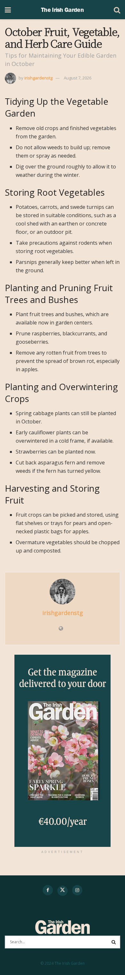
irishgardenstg (38, 78)
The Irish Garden (62, 9)
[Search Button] (117, 9)
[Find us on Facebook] (48, 890)
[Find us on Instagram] (77, 890)
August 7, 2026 (77, 78)
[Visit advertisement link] (62, 751)
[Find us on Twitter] (62, 891)
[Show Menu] (8, 9)
